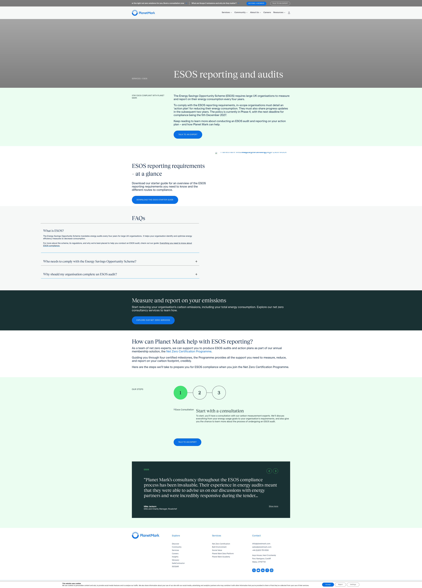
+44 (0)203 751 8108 (260, 550)
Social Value (217, 550)
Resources (278, 13)
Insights (175, 557)
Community (240, 13)
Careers (267, 13)
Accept (328, 584)
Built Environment (219, 547)
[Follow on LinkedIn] (263, 570)
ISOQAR (175, 566)
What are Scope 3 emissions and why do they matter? (201, 3)
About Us (254, 13)
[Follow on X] (254, 570)
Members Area (289, 13)
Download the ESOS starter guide (155, 200)
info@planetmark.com (261, 544)
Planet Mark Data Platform (223, 553)
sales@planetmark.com (261, 547)
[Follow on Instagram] (271, 570)
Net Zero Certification (221, 544)
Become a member (256, 3)
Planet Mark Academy (221, 557)
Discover (175, 544)
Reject (340, 584)
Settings (353, 584)
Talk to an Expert (187, 134)
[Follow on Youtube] (258, 570)
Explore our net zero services (153, 320)
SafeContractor (178, 563)
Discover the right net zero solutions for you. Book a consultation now (143, 3)
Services (226, 13)
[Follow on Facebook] (267, 570)
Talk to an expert (280, 3)
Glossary (175, 560)
